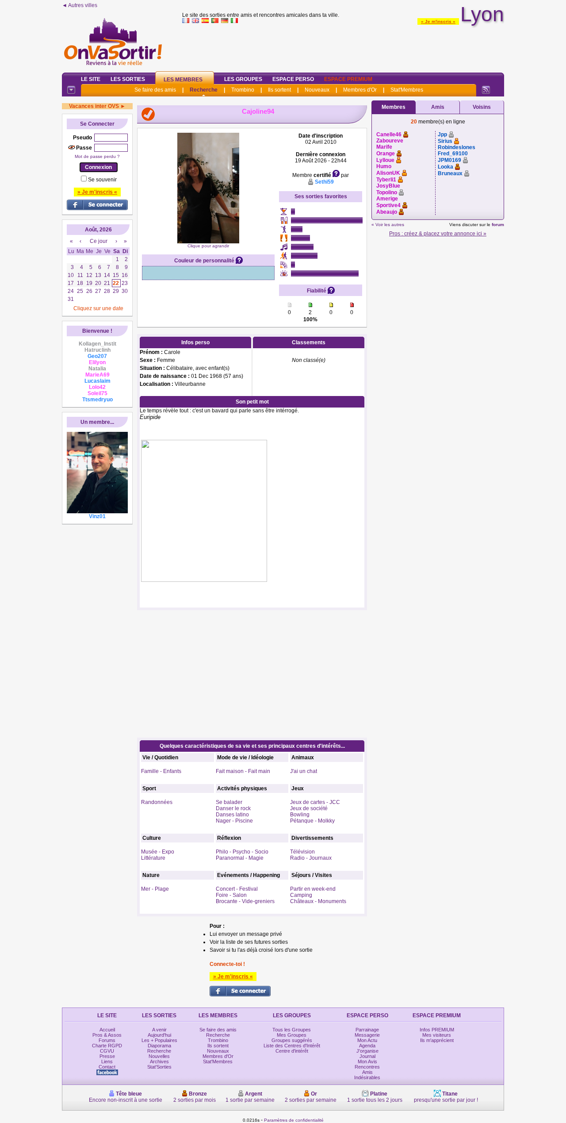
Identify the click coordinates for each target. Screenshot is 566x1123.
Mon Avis (367, 1061)
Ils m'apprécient (437, 1040)
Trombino (242, 90)
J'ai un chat (303, 771)
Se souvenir (102, 180)
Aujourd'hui (159, 1035)
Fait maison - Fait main (243, 771)
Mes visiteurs (436, 1035)
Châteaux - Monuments (318, 901)
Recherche (204, 90)
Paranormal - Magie (240, 858)
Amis (437, 107)
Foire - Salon (231, 895)
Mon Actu (367, 1040)
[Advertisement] (343, 46)
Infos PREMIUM (437, 1029)
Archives (159, 1061)
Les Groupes (243, 79)
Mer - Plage (155, 889)
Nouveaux (317, 90)
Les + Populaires (159, 1040)
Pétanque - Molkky (312, 821)
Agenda (367, 1045)
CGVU (107, 1051)
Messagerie (367, 1035)
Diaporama (159, 1045)
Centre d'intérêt (291, 1051)
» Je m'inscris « (438, 21)
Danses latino (232, 814)
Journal (367, 1056)
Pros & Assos (107, 1035)
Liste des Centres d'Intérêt (292, 1045)
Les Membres (183, 80)
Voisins (482, 107)
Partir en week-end (313, 889)
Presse (107, 1056)
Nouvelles (159, 1056)
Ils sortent (279, 90)
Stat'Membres (406, 90)
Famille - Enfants (161, 771)
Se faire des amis (155, 90)
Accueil (107, 1029)
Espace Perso (293, 79)
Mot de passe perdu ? (97, 156)
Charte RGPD (107, 1045)
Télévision (302, 852)
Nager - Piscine (234, 821)
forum (498, 224)
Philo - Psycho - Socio (242, 852)
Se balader (229, 802)
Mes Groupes (291, 1035)
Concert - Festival (237, 889)
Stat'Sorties (159, 1066)
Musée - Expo (157, 852)
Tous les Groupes (291, 1029)
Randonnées (156, 802)
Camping (301, 895)
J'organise (367, 1051)
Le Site (90, 79)
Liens (107, 1061)
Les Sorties (128, 79)
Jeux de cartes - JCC (315, 802)
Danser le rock (233, 808)
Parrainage (367, 1029)
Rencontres (367, 1066)
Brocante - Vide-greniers (245, 901)
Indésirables (367, 1077)
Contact (107, 1066)
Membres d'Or (360, 90)
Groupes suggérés (292, 1040)
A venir (159, 1029)
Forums (107, 1040)
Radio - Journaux (311, 858)
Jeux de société (309, 808)
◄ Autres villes (79, 5)
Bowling (300, 814)
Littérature (153, 858)
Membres (393, 107)
